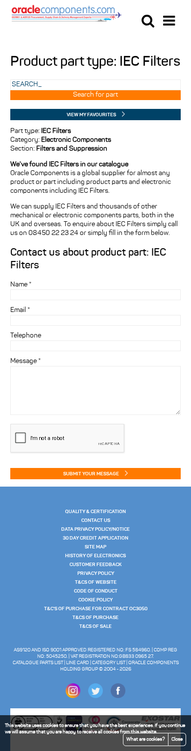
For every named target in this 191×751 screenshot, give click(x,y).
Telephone (25, 335)
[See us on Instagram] (73, 696)
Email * (20, 310)
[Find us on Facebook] (118, 696)
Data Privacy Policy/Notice (95, 529)
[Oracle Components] (66, 12)
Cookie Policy (95, 599)
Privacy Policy (95, 573)
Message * (25, 361)
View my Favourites (91, 114)
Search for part (95, 95)
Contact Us (95, 520)
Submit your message (91, 473)
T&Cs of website (96, 582)
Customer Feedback (95, 564)
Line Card (77, 663)
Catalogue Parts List (38, 663)
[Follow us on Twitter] (95, 696)
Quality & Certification (95, 511)
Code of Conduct (96, 591)
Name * (20, 284)
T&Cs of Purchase (95, 617)
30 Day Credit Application (95, 538)
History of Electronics (95, 555)
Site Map (95, 546)
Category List (108, 663)
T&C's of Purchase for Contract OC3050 (95, 608)
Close (177, 739)
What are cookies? (145, 739)
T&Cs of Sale (95, 626)
